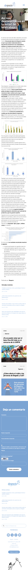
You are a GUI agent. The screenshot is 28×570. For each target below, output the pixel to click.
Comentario (3, 415)
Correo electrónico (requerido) (7, 438)
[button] (8, 535)
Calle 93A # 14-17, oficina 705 (14, 541)
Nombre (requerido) (5, 433)
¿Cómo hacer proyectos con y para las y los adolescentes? (11, 500)
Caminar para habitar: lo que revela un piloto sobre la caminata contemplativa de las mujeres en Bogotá (14, 508)
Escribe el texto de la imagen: (7, 460)
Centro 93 (14, 543)
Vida (12, 12)
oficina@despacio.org (14, 547)
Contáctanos (14, 530)
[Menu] (23, 5)
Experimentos (5, 12)
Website (3, 450)
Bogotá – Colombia (14, 539)
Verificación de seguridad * (7, 456)
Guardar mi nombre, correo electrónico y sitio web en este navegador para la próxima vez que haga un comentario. (13, 447)
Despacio (11, 280)
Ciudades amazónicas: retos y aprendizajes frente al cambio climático (13, 493)
